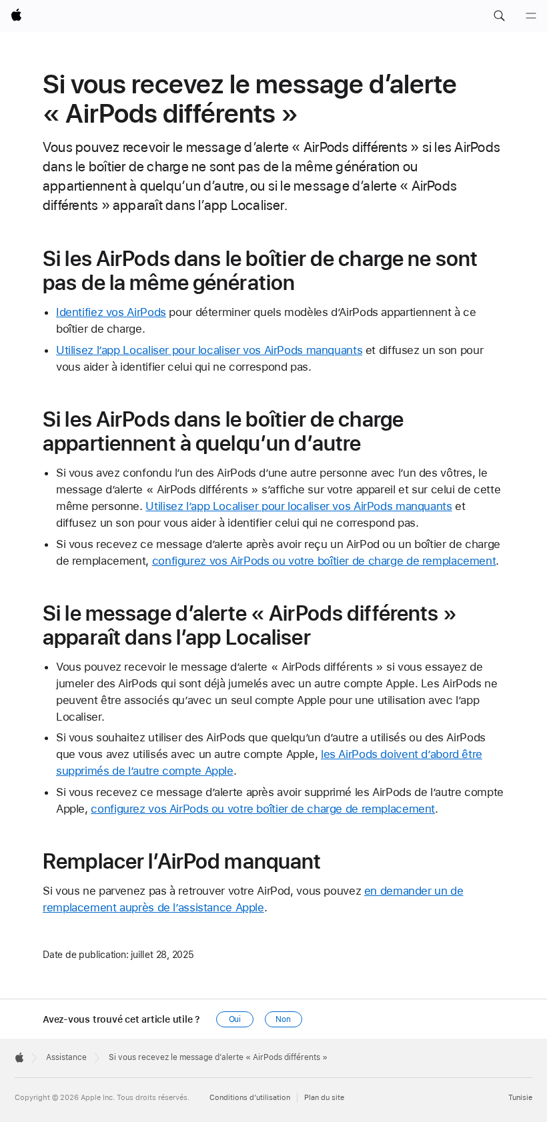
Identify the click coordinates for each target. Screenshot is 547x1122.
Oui (235, 1019)
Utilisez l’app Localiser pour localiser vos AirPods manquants (209, 350)
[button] (499, 16)
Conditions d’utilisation (249, 1097)
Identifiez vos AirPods (111, 312)
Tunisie (520, 1097)
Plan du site (324, 1097)
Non (283, 1019)
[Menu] (531, 16)
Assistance (66, 1057)
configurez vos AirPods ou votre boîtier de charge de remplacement (324, 560)
